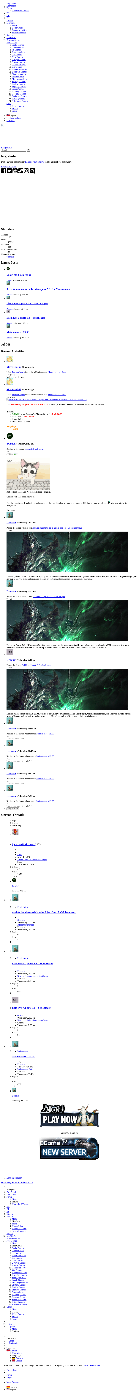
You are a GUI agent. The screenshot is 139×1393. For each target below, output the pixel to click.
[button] (69, 57)
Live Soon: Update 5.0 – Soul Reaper (27, 303)
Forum (9, 1375)
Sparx (19, 854)
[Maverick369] (10, 361)
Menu (14, 1199)
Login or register (14, 118)
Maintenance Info (24, 1069)
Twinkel (9, 280)
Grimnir (9, 323)
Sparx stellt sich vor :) (19, 274)
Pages (9, 1377)
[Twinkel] (10, 438)
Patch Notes (22, 907)
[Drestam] (10, 517)
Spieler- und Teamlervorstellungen (32, 859)
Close (97, 1365)
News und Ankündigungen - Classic (32, 1020)
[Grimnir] (10, 655)
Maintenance (22, 1051)
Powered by (17, 1182)
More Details (89, 1365)
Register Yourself (8, 166)
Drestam (9, 294)
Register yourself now (34, 162)
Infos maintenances (25, 925)
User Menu (17, 1353)
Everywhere (6, 147)
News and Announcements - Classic (32, 976)
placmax (10, 257)
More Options (12, 1382)
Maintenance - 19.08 (18, 332)
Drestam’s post (18, 372)
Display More (13, 809)
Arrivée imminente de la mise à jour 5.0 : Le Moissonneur (38, 289)
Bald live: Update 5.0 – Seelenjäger (26, 317)
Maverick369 (14, 366)
